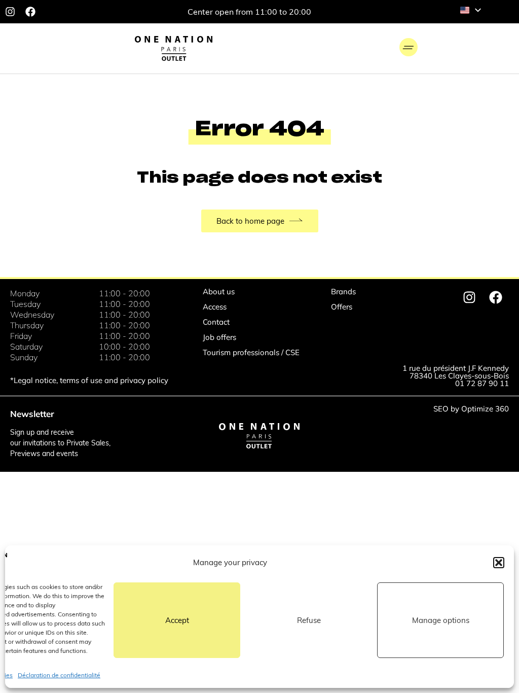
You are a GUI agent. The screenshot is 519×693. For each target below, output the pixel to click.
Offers (341, 306)
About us (219, 291)
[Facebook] (30, 12)
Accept (177, 620)
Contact (216, 322)
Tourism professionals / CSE (251, 352)
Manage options (440, 620)
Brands (343, 291)
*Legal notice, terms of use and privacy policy (89, 380)
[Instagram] (10, 12)
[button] (499, 563)
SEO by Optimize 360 (471, 408)
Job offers (219, 337)
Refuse (309, 620)
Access (215, 306)
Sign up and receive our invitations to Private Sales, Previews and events (60, 443)
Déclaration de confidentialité (59, 675)
